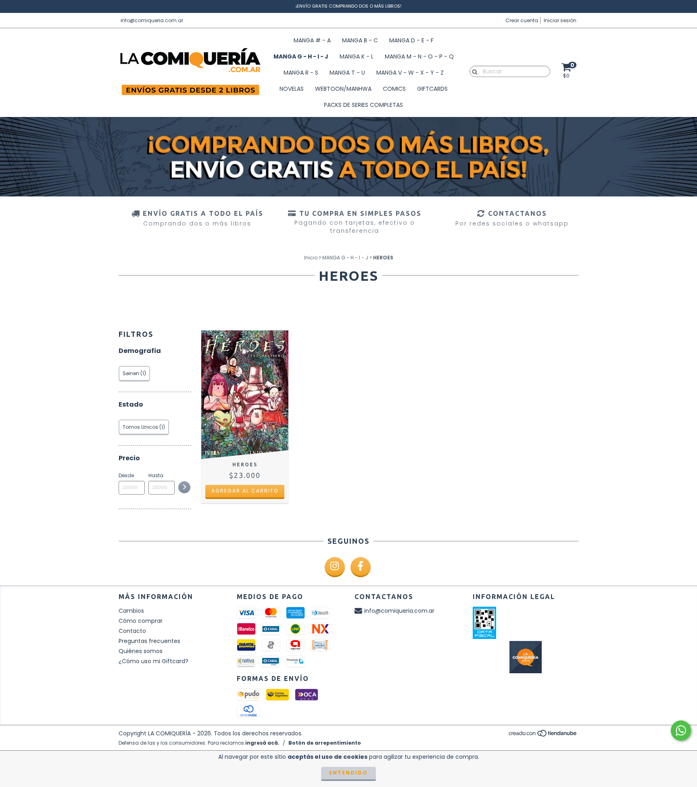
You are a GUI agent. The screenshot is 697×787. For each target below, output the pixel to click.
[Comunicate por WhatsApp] (681, 730)
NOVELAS (292, 89)
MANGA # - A (312, 40)
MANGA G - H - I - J (300, 56)
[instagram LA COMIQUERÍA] (335, 567)
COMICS (394, 89)
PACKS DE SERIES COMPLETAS (363, 105)
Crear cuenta (521, 20)
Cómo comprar (141, 621)
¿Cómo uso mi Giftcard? (153, 661)
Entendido (348, 772)
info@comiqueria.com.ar (152, 20)
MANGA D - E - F (411, 40)
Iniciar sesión (560, 20)
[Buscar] (473, 71)
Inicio (310, 257)
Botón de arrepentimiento (324, 742)
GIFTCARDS (432, 89)
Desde (126, 475)
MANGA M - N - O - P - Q (419, 56)
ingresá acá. (262, 742)
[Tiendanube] (543, 735)
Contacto (132, 631)
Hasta (155, 475)
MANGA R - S (301, 73)
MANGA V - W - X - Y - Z (410, 73)
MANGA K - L (357, 56)
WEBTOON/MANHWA (343, 89)
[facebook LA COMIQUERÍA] (361, 567)
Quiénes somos (141, 651)
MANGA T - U (347, 73)
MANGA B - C (360, 40)
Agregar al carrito (244, 490)
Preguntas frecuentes (149, 641)
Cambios (131, 611)
